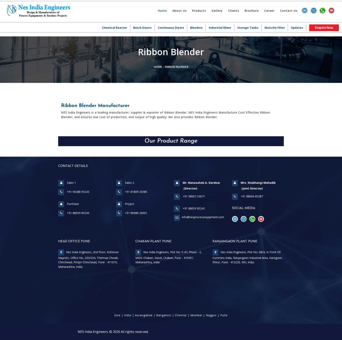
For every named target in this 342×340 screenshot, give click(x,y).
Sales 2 (129, 183)
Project (129, 204)
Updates (297, 27)
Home (162, 10)
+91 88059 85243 (77, 213)
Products (199, 10)
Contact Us (288, 10)
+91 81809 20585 (135, 192)
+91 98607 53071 (193, 196)
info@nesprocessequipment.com (203, 217)
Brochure (252, 10)
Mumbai (196, 315)
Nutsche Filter (275, 27)
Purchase (72, 204)
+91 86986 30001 (135, 213)
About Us (179, 10)
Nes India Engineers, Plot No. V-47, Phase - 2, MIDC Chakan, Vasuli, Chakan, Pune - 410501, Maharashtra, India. (168, 257)
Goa (117, 315)
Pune (224, 315)
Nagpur (211, 315)
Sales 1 (71, 183)
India (127, 315)
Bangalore (163, 315)
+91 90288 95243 (77, 192)
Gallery (217, 10)
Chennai (181, 315)
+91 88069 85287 (251, 196)
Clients (233, 10)
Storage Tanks (247, 27)
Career (269, 10)
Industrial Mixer (220, 27)
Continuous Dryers (171, 27)
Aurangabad (143, 315)
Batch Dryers (142, 27)
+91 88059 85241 (193, 208)
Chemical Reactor (114, 27)
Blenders (196, 27)
